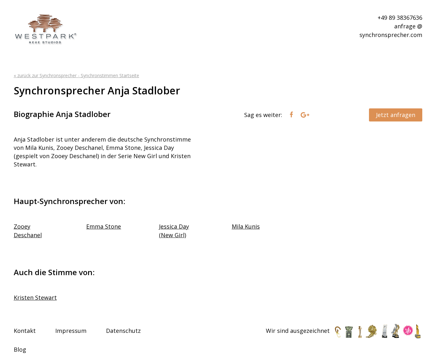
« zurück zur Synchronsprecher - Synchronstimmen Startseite (76, 75)
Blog (20, 349)
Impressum (70, 330)
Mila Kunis (246, 226)
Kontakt (25, 330)
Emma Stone (103, 226)
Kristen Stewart (35, 297)
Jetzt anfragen (395, 115)
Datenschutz (123, 330)
